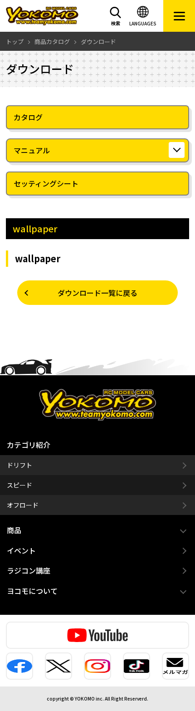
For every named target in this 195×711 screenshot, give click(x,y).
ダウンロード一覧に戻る (97, 292)
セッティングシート (46, 183)
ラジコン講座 (28, 570)
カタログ (28, 117)
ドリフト (19, 465)
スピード (19, 485)
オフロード (23, 505)
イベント (21, 550)
